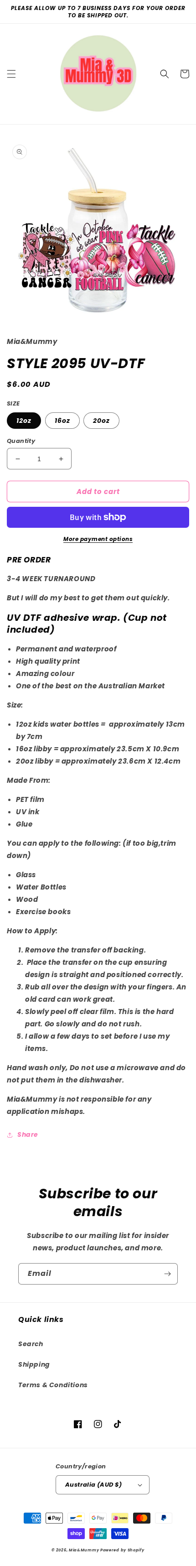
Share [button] (27, 1134)
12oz (23, 420)
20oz (101, 420)
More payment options (98, 539)
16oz (62, 420)
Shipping (34, 1364)
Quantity (21, 441)
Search (30, 1343)
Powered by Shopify (122, 1550)
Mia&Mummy (84, 1550)
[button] (11, 74)
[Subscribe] (167, 1274)
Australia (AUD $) (93, 1484)
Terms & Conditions (53, 1384)
